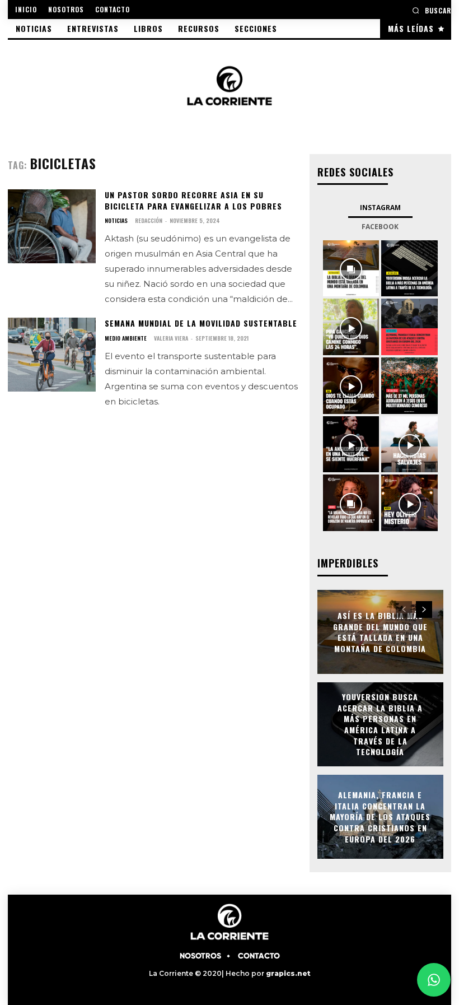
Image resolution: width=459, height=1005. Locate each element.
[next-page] (424, 609)
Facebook (380, 226)
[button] (431, 10)
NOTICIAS (116, 221)
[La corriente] (229, 85)
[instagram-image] (351, 268)
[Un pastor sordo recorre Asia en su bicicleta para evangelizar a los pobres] (52, 226)
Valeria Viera (171, 338)
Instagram (380, 207)
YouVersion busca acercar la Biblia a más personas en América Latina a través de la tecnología (380, 724)
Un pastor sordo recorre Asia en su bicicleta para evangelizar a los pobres (193, 200)
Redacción (148, 220)
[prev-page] (404, 609)
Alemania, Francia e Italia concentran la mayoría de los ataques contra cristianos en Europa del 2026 (380, 816)
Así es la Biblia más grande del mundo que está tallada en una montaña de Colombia (380, 631)
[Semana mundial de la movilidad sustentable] (52, 355)
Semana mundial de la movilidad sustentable (201, 323)
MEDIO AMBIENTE (126, 338)
